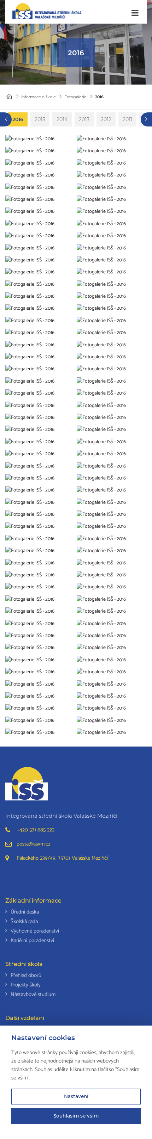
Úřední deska (25, 912)
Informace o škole (38, 96)
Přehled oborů (26, 975)
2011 (127, 119)
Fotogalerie (75, 96)
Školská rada (24, 921)
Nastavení (76, 1096)
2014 (62, 119)
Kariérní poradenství (32, 940)
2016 (17, 119)
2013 (84, 119)
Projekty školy (26, 984)
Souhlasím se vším (76, 1116)
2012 (106, 119)
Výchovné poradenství (35, 931)
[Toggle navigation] (135, 13)
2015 (40, 119)
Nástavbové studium (33, 994)
